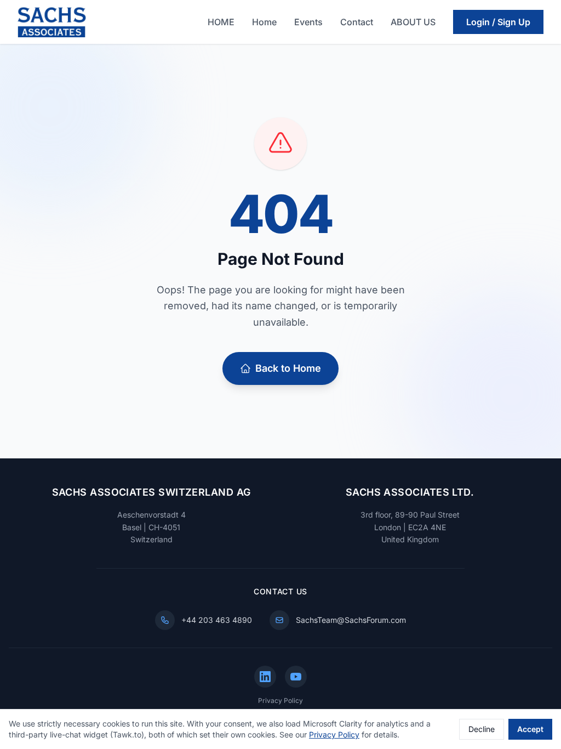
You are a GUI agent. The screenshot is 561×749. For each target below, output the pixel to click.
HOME (221, 21)
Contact (356, 21)
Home (264, 21)
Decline (481, 729)
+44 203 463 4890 (216, 620)
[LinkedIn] (265, 677)
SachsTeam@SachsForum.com (351, 620)
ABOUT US (413, 21)
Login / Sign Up (498, 21)
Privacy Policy (280, 700)
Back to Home (288, 368)
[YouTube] (296, 677)
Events (308, 21)
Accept (530, 729)
